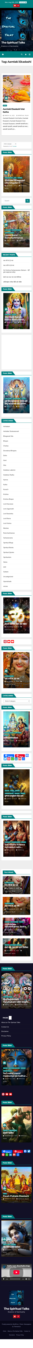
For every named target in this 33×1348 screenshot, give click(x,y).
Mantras (6, 528)
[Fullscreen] (29, 1279)
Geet (5, 460)
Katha (4, 105)
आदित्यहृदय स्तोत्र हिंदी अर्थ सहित (12, 282)
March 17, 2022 (10, 1199)
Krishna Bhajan (8, 499)
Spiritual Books (19, 232)
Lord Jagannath (8, 509)
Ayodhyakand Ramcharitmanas (14, 236)
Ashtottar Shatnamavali (11, 431)
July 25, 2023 (9, 1004)
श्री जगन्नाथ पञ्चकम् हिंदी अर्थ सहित (16, 1002)
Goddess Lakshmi (9, 470)
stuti (4, 567)
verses (5, 586)
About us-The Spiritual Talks (10, 1022)
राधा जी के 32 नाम (8, 260)
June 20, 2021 (10, 240)
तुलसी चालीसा (8, 1133)
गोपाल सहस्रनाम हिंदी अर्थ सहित (16, 403)
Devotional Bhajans (9, 450)
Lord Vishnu (7, 523)
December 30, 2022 (12, 626)
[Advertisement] (16, 352)
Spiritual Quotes (8, 552)
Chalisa (5, 446)
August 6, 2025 (10, 1081)
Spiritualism (7, 557)
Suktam (5, 572)
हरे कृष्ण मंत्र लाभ (9, 1078)
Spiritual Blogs (8, 542)
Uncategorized (8, 576)
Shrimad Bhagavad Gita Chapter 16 (15, 181)
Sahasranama (14, 398)
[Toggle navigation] (30, 54)
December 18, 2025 (12, 950)
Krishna (20, 177)
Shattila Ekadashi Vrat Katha (14, 1194)
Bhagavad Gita (9, 177)
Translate (14, 146)
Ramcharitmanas (9, 232)
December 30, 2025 (12, 909)
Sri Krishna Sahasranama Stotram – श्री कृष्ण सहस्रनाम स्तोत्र (16, 926)
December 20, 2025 (12, 930)
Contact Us (5, 1027)
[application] (16, 1272)
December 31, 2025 (12, 888)
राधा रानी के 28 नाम (8, 265)
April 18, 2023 (11, 740)
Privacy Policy (6, 1036)
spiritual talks (23, 115)
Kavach (5, 489)
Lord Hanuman (8, 504)
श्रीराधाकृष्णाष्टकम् (11, 678)
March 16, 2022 (10, 115)
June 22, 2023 (10, 406)
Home (4, 1331)
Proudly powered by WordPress (10, 1324)
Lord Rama (8, 317)
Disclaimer (5, 1031)
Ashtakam (6, 426)
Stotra (14, 317)
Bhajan (5, 441)
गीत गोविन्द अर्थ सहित (11, 1249)
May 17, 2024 (10, 850)
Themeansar (17, 1326)
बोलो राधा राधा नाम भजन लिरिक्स (12, 277)
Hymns (5, 480)
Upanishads (7, 581)
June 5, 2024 (10, 322)
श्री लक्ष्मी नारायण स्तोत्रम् (14, 738)
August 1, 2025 (11, 681)
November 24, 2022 (11, 1135)
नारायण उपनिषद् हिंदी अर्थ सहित (16, 624)
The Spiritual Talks (13, 42)
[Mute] (26, 1279)
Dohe (5, 455)
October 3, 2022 (12, 185)
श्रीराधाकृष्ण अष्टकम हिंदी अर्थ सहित (15, 846)
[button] (21, 54)
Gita (15, 177)
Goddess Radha (8, 475)
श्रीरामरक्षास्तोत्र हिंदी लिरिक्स (15, 319)
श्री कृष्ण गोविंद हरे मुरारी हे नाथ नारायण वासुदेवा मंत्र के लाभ (16, 794)
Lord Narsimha (8, 513)
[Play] (4, 1279)
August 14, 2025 (11, 798)
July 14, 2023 (9, 1252)
